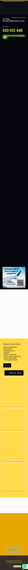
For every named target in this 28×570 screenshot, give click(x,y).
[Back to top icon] (3, 566)
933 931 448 (12, 30)
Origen (14, 116)
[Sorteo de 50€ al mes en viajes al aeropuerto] (14, 277)
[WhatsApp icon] (11, 564)
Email (14, 213)
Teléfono (13, 202)
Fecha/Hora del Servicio (14, 103)
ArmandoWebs (9, 562)
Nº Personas (13, 167)
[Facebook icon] (13, 564)
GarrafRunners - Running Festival (14, 552)
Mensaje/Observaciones (14, 225)
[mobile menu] (2, 4)
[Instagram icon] (16, 564)
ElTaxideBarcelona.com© (12, 560)
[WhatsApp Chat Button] (24, 566)
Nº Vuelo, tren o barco (13, 143)
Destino (14, 124)
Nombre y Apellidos (14, 87)
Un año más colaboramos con (14, 548)
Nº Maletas (13, 185)
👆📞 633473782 (13, 251)
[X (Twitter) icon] (14, 564)
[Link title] (14, 529)
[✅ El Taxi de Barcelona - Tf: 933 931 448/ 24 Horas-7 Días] (11, 4)
